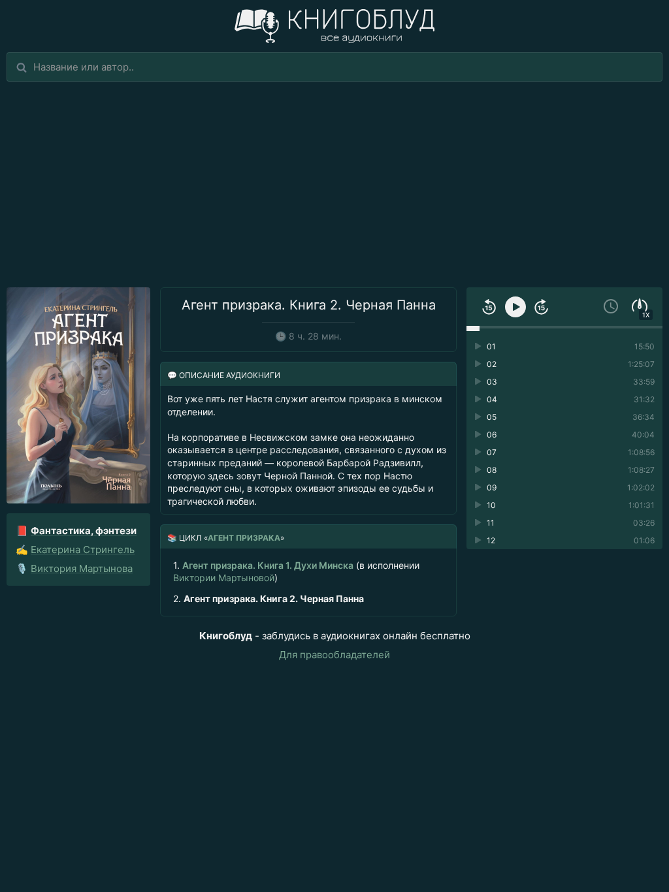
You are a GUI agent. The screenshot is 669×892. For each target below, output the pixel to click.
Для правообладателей (334, 654)
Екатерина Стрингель (83, 549)
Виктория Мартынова (82, 568)
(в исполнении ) (296, 571)
